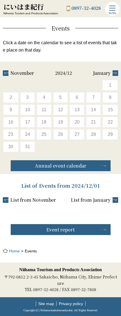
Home (14, 251)
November (22, 73)
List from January (91, 200)
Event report (60, 229)
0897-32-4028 (86, 8)
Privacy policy (71, 303)
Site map (46, 303)
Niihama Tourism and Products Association (60, 269)
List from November (33, 200)
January (102, 73)
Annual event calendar (60, 165)
